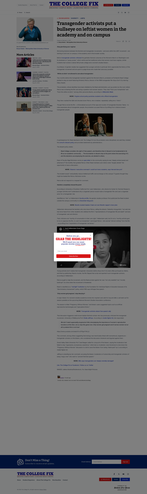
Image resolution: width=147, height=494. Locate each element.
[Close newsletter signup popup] (90, 235)
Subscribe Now (73, 256)
